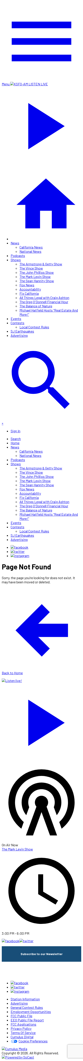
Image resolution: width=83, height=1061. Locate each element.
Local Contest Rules (34, 327)
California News (31, 247)
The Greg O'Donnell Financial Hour (43, 302)
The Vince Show (31, 268)
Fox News (26, 285)
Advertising (19, 335)
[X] (18, 551)
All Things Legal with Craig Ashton (44, 297)
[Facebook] (19, 547)
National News (30, 251)
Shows (16, 260)
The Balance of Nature (35, 306)
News (15, 243)
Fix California (29, 293)
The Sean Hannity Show (36, 281)
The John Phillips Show (36, 272)
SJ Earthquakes (22, 331)
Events (16, 318)
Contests (17, 323)
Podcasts (18, 255)
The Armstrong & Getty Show (40, 264)
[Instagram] (20, 555)
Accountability (30, 289)
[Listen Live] (41, 720)
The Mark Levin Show (35, 276)
